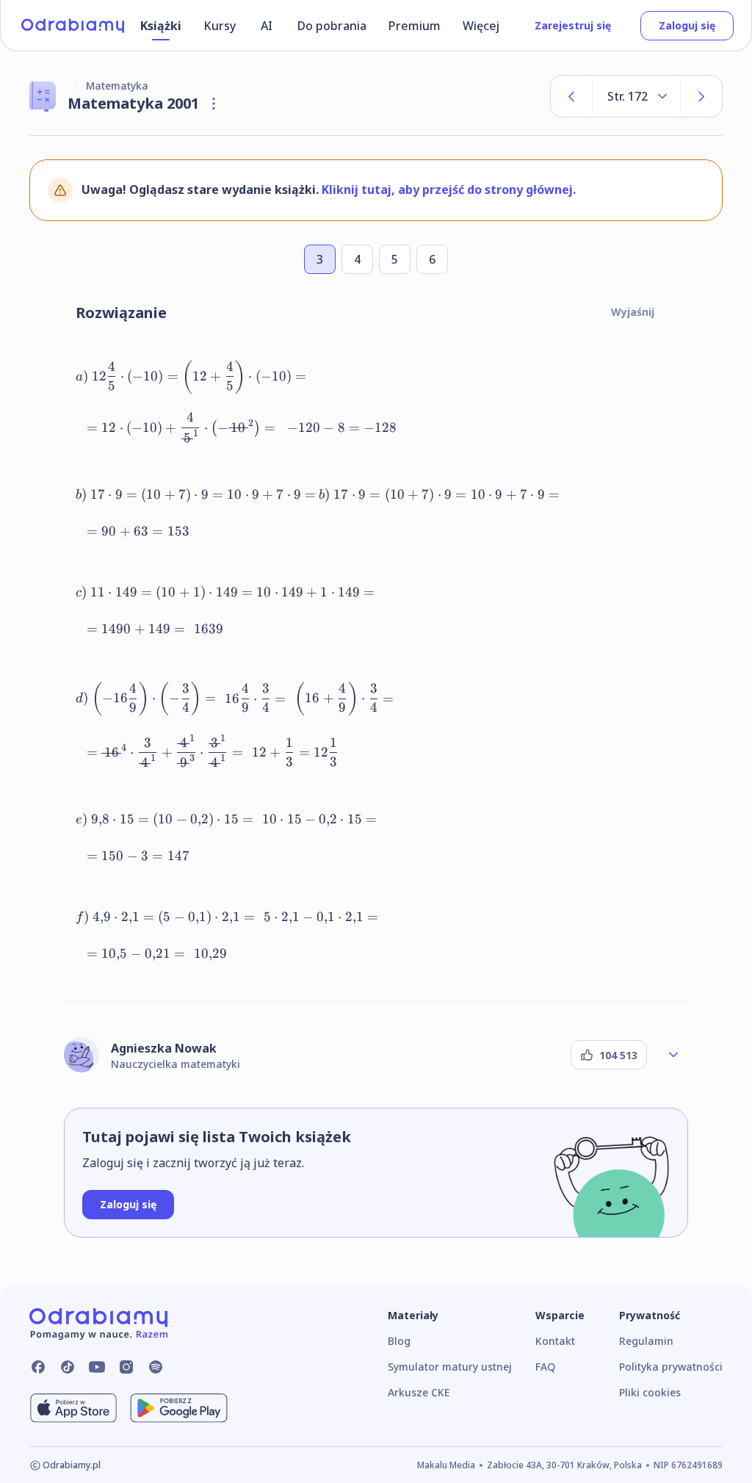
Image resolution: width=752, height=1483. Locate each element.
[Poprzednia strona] (571, 96)
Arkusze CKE (418, 1392)
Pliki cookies (650, 1392)
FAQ (545, 1367)
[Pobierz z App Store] (73, 1408)
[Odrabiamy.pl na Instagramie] (126, 1367)
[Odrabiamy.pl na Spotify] (155, 1367)
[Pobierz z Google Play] (178, 1408)
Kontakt (555, 1341)
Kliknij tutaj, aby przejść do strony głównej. (449, 189)
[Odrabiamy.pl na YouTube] (97, 1367)
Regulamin (646, 1341)
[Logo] (72, 25)
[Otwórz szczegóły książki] (214, 103)
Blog (399, 1341)
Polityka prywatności (671, 1367)
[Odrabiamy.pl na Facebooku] (38, 1367)
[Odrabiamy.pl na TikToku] (67, 1367)
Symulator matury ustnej (450, 1367)
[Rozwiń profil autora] (673, 1054)
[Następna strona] (701, 96)
